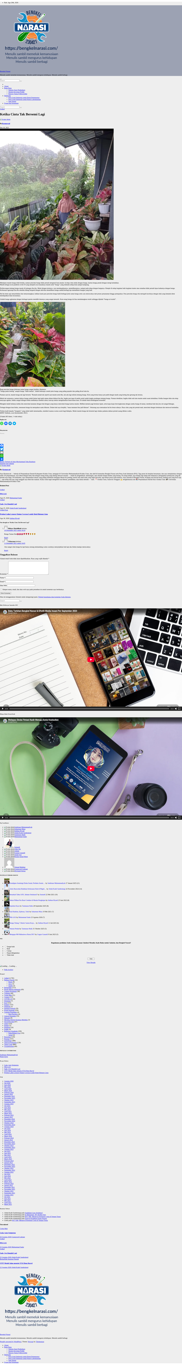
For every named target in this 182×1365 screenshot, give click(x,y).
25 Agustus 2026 (6, 1247)
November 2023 (9, 1144)
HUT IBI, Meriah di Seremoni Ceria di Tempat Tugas (43, 1217)
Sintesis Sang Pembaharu (16, 90)
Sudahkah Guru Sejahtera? (34, 1213)
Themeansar (40, 1342)
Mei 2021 (7, 1200)
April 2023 (7, 1157)
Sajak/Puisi (8, 1041)
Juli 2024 (7, 1128)
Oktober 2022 (8, 1168)
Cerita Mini (8, 995)
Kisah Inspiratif (9, 1010)
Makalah (7, 1018)
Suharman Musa (20, 829)
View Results (91, 962)
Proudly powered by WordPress (11, 1342)
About (6, 86)
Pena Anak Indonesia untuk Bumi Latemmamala (24, 99)
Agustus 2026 (8, 1081)
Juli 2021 (7, 1197)
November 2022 (9, 1166)
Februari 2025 (9, 1115)
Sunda (10, 986)
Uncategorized (9, 1046)
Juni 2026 (7, 1085)
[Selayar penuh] (179, 709)
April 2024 (7, 1134)
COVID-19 (8, 999)
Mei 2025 (7, 1109)
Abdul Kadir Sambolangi (18, 508)
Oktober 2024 (8, 1123)
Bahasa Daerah (9, 980)
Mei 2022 (7, 1178)
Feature (6, 1005)
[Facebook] (91, 445)
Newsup (30, 1342)
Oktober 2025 (8, 1100)
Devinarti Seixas (20, 871)
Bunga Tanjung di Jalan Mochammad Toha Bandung (17, 462)
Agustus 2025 (8, 1104)
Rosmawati (6, 123)
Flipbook (7, 1006)
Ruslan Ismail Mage (21, 857)
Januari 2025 (8, 1117)
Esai (6, 510)
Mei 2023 (7, 1155)
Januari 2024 (8, 1140)
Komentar (4, 574)
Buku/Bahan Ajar (14, 1033)
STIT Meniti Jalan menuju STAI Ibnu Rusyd (19, 1071)
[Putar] (3, 709)
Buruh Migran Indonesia (12, 989)
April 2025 (7, 1111)
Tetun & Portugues (10, 1042)
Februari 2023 (9, 1161)
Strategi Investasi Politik (16, 92)
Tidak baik (10, 955)
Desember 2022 (9, 1164)
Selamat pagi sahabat (7, 463)
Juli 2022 (7, 1174)
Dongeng (7, 1001)
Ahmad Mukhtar (19, 867)
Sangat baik (11, 947)
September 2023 (9, 1147)
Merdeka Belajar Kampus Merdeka (16, 1020)
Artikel (2, 109)
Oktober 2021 (8, 1191)
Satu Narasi (12, 101)
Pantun (6, 1025)
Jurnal (10, 1035)
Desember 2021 (9, 1187)
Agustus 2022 (8, 1172)
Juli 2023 (7, 1151)
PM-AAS (3, 494)
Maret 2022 (8, 1182)
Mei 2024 (7, 1132)
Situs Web (3, 585)
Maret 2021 (8, 1204)
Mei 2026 (7, 1087)
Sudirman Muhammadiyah (23, 827)
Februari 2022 (9, 1183)
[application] (91, 659)
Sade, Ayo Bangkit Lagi (8, 504)
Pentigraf (7, 1027)
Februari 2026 (9, 1092)
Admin (17, 851)
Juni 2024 (7, 1130)
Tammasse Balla (20, 835)
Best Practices (13, 1014)
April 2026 (7, 1089)
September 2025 (9, 1102)
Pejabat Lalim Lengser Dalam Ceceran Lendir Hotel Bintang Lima (24, 514)
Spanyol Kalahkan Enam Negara (36, 1218)
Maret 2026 (8, 1091)
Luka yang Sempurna (11, 1065)
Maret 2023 (8, 1159)
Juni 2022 (7, 1176)
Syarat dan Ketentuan (11, 103)
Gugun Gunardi (20, 853)
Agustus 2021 (8, 1195)
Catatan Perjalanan (10, 991)
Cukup (9, 951)
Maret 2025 (8, 1113)
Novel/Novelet (9, 1022)
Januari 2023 (8, 1163)
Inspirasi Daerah (9, 1008)
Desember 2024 (9, 1119)
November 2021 (9, 1189)
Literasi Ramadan (10, 1016)
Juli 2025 (7, 1106)
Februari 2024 (9, 1138)
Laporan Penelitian (10, 1012)
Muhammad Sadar (16, 498)
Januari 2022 (8, 1185)
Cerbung (7, 993)
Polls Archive (8, 970)
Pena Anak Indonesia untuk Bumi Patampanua (23, 98)
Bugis (10, 982)
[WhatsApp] (91, 455)
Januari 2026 (8, 1094)
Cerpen (6, 997)
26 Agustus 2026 (6, 1237)
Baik (8, 949)
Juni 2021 (7, 1199)
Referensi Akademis (11, 1031)
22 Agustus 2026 (6, 1267)
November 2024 (9, 1121)
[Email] (91, 452)
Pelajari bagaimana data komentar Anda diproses (54, 597)
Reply (6, 538)
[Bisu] (176, 709)
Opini (6, 1024)
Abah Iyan (18, 855)
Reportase (7, 1037)
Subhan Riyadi (15, 518)
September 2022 (9, 1170)
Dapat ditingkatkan (13, 953)
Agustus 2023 (8, 1149)
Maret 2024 (8, 1136)
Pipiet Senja (4, 1057)
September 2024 (9, 1125)
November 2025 (9, 1098)
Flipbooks (7, 96)
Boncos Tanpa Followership (17, 94)
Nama (2, 578)
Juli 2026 (7, 1083)
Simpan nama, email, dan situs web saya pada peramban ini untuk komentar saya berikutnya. (33, 589)
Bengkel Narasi (5, 71)
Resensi (6, 1039)
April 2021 (7, 1202)
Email (2, 581)
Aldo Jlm (18, 849)
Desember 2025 (9, 1096)
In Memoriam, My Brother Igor (35, 1215)
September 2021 (9, 1193)
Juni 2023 (7, 1153)
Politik (6, 1029)
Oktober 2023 (8, 1146)
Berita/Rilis (8, 987)
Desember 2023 (9, 1142)
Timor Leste (8, 1044)
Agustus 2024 (8, 1127)
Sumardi (17, 847)
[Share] (91, 459)
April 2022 (7, 1180)
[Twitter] (91, 449)
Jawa (10, 984)
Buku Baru (8, 88)
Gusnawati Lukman (21, 869)
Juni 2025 (7, 1108)
